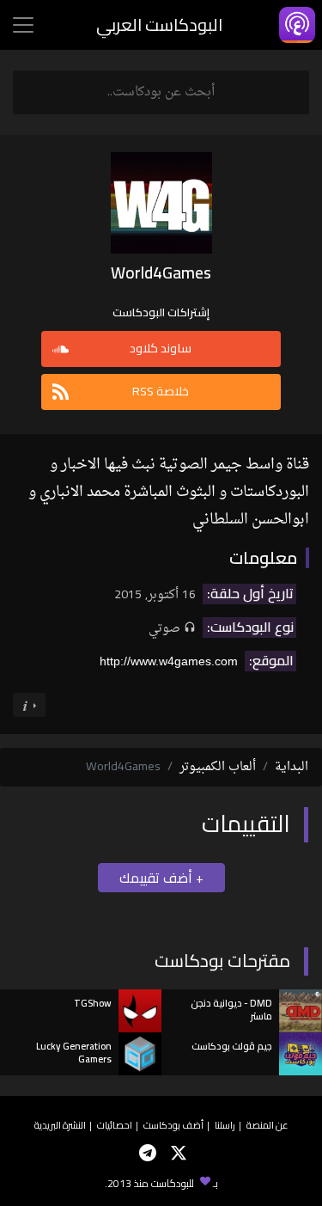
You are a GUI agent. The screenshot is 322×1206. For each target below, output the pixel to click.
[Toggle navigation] (23, 25)
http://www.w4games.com (169, 661)
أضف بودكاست (173, 1125)
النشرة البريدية (60, 1125)
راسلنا (225, 1125)
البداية (291, 767)
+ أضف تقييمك (161, 878)
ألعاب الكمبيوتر (217, 767)
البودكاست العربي (159, 24)
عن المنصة (267, 1125)
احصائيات (114, 1125)
